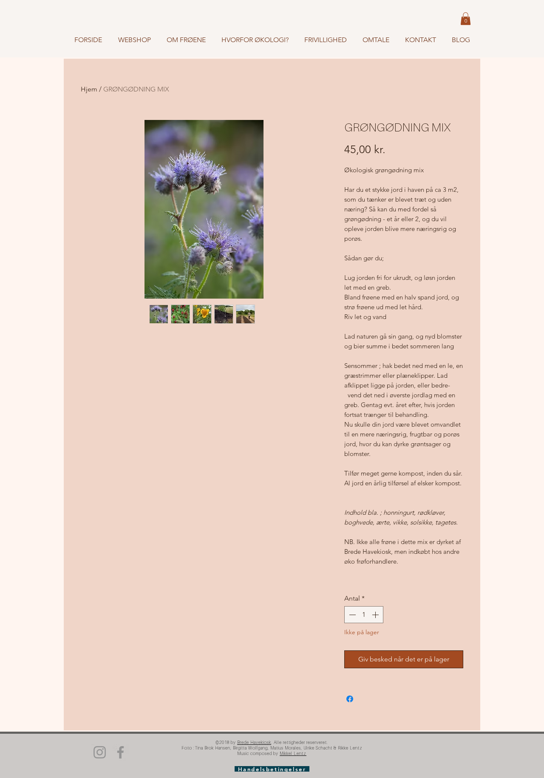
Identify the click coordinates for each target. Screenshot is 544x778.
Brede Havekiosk (254, 742)
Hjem (89, 89)
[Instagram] (99, 752)
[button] (465, 18)
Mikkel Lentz (293, 753)
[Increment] (376, 615)
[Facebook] (120, 752)
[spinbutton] (363, 615)
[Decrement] (351, 615)
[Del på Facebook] (350, 699)
